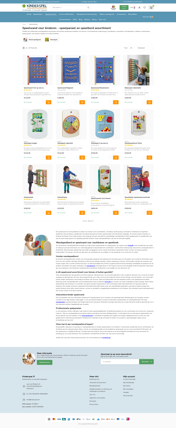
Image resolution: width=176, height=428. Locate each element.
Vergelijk (126, 392)
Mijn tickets (126, 386)
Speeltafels (37, 14)
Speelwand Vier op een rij (33, 88)
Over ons (102, 20)
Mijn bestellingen (128, 383)
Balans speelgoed (107, 14)
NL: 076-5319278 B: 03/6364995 (37, 394)
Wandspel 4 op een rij (99, 143)
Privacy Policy (94, 404)
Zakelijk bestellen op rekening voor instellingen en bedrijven (101, 390)
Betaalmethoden (95, 386)
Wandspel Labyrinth (65, 143)
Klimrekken (132, 14)
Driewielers (121, 14)
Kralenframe (62, 197)
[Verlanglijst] (145, 8)
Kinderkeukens (65, 20)
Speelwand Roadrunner (100, 88)
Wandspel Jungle (30, 143)
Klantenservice (45, 362)
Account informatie (129, 379)
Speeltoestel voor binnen (101, 198)
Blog (80, 20)
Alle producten (128, 396)
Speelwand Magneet (65, 88)
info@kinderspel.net (33, 400)
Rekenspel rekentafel (133, 88)
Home (29, 14)
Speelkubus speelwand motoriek (137, 197)
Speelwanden (50, 14)
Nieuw (94, 20)
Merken (87, 20)
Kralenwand (28, 197)
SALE (75, 20)
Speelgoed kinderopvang (87, 14)
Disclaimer (93, 401)
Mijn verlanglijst (128, 389)
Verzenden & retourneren (98, 383)
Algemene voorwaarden (97, 398)
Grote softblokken (66, 14)
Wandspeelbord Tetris (133, 143)
